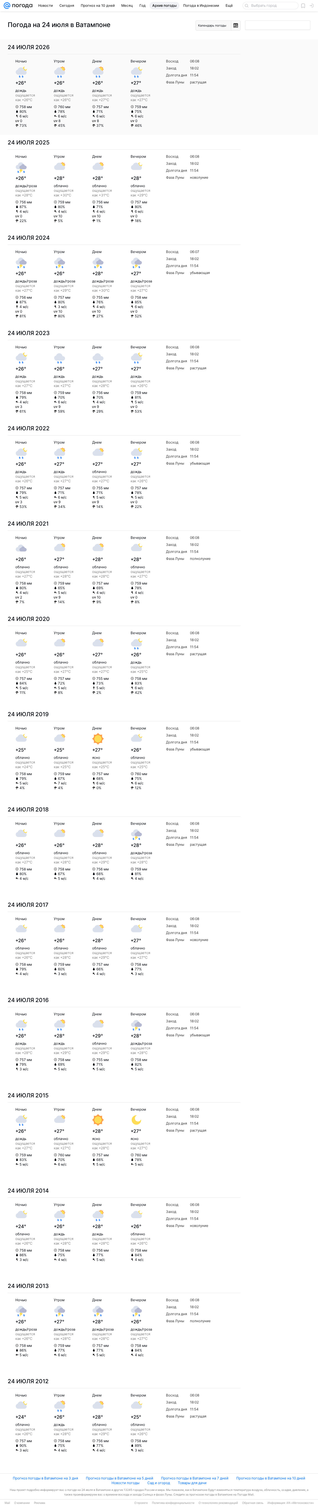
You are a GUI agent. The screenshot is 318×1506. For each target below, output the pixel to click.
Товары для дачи (192, 1483)
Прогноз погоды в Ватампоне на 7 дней (194, 1478)
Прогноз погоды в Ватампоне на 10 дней (270, 1478)
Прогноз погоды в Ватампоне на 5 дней (119, 1478)
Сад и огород (158, 1483)
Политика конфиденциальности (173, 1503)
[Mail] (7, 5)
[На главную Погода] (21, 5)
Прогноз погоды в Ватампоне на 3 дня (45, 1478)
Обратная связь (252, 1503)
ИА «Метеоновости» (300, 1503)
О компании (22, 1503)
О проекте (141, 1503)
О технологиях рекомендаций (218, 1503)
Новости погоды (125, 1483)
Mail (7, 1503)
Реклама (39, 1503)
